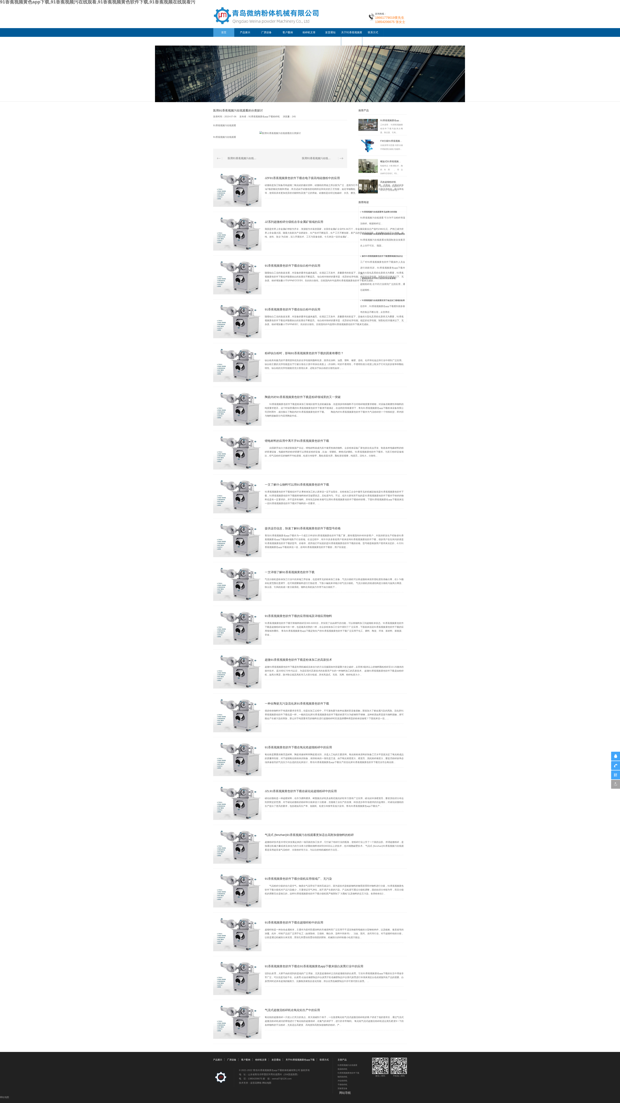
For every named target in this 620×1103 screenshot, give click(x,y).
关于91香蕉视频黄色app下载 (300, 1059)
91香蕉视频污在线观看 (224, 125)
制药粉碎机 (342, 1077)
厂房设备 (266, 32)
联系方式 (373, 32)
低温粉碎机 (342, 1069)
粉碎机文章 (309, 32)
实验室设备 (342, 1088)
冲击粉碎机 (342, 1081)
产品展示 (245, 32)
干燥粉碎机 (342, 1084)
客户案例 (288, 32)
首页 (223, 32)
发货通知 (330, 32)
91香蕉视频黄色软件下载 (348, 1073)
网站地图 (266, 1083)
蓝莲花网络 (256, 1083)
